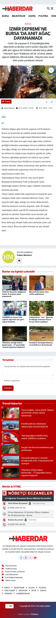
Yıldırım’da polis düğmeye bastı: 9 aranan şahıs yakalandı (14, 294)
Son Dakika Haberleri (14, 577)
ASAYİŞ (31, 16)
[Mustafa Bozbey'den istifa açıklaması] (41, 283)
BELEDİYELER (18, 16)
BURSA (5, 16)
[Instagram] (30, 558)
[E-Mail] (19, 261)
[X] (26, 558)
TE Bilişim (34, 614)
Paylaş (7, 101)
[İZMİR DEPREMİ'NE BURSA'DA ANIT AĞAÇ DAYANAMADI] (28, 81)
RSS (10, 606)
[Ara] (48, 8)
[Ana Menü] (52, 8)
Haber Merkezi (9, 108)
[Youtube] (35, 558)
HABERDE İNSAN (23, 594)
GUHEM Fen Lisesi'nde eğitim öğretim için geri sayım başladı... (13, 319)
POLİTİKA (43, 16)
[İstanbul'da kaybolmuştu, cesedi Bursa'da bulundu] (41, 334)
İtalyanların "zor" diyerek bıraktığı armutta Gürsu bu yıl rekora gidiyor (41, 319)
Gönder (8, 388)
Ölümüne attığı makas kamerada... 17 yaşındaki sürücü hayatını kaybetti (13, 345)
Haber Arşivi (10, 580)
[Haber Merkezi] (8, 257)
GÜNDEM (8, 594)
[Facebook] (21, 558)
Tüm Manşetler (11, 574)
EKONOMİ (23, 591)
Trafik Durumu (11, 569)
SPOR (33, 591)
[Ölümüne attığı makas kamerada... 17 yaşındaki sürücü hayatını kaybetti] (14, 334)
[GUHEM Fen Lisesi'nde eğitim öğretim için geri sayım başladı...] (14, 308)
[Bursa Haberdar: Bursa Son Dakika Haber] (17, 8)
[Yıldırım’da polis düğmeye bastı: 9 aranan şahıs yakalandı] (14, 283)
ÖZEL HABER (9, 591)
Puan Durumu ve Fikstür (15, 572)
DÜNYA (43, 591)
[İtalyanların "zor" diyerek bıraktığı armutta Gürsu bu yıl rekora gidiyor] (41, 308)
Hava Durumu (11, 566)
